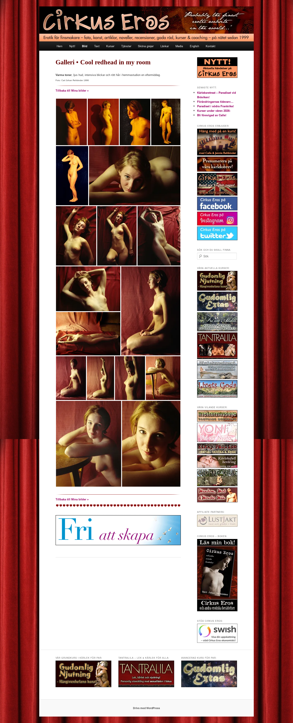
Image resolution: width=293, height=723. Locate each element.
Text (97, 46)
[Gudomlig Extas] (217, 310)
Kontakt (210, 46)
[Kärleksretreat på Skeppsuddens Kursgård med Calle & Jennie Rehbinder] (217, 378)
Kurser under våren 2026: (213, 111)
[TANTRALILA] (217, 358)
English (194, 46)
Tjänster (126, 46)
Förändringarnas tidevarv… (215, 102)
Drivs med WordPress (146, 708)
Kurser (110, 46)
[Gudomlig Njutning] (217, 289)
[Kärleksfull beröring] (217, 467)
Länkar (164, 46)
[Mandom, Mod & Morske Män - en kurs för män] (217, 501)
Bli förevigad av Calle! (211, 115)
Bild (84, 46)
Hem (59, 46)
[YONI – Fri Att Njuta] (217, 441)
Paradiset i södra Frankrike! (215, 106)
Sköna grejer (146, 46)
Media (179, 46)
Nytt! (72, 46)
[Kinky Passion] (217, 453)
